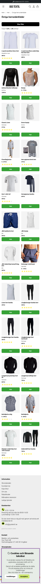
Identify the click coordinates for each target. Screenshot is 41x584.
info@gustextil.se (11, 524)
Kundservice (6, 486)
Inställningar (10, 576)
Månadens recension (9, 497)
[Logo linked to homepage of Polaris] (14, 6)
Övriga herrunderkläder (19, 12)
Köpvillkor (5, 489)
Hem (3, 12)
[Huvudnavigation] (3, 6)
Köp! (10, 63)
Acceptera (24, 576)
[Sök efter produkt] (30, 6)
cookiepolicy (28, 572)
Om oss (4, 492)
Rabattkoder (6, 494)
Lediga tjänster (7, 500)
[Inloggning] (34, 6)
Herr (8, 12)
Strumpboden (6, 483)
